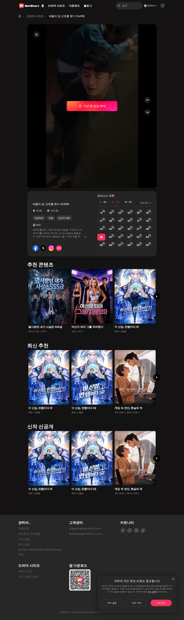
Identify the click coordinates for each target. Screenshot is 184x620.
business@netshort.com (85, 534)
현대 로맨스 (120, 412)
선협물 (123, 331)
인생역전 (39, 218)
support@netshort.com (85, 528)
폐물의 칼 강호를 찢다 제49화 (67, 16)
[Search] (119, 5)
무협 (51, 218)
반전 (73, 331)
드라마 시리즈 (35, 16)
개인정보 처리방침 (29, 534)
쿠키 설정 (112, 602)
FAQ (21, 554)
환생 (117, 331)
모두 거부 (136, 602)
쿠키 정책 (152, 591)
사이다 (44, 331)
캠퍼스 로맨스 (133, 412)
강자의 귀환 (64, 218)
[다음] (156, 296)
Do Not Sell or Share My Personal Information (41, 549)
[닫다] (173, 579)
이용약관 (23, 528)
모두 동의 (161, 602)
